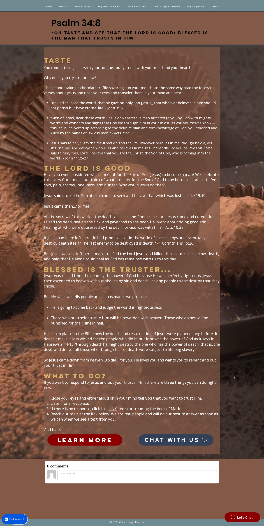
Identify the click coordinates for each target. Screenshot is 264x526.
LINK (112, 408)
